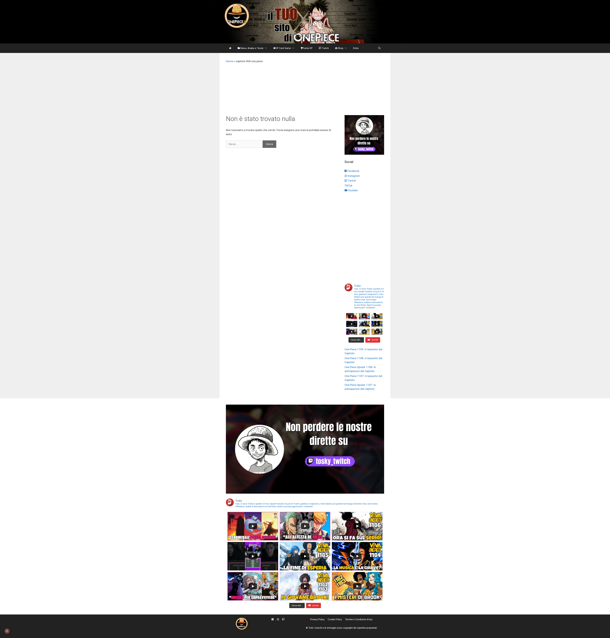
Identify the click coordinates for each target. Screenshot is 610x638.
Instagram (353, 175)
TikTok (348, 185)
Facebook (353, 170)
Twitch (325, 48)
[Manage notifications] (7, 631)
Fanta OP (307, 48)
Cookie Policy (335, 619)
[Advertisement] (305, 91)
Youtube (352, 190)
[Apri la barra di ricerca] (379, 48)
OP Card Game (283, 48)
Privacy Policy (317, 619)
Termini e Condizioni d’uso (359, 619)
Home (229, 61)
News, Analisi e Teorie (251, 48)
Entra (356, 48)
